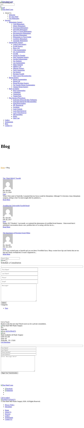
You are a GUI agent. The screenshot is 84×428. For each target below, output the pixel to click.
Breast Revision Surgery (21, 83)
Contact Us (8, 125)
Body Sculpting (14, 89)
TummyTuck (17, 96)
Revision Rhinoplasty (20, 35)
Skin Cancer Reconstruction (22, 76)
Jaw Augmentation (19, 52)
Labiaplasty (17, 92)
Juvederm (16, 107)
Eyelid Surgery (18, 46)
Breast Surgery (14, 77)
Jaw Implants (17, 61)
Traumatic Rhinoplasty (20, 41)
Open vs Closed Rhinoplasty (22, 31)
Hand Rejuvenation (19, 103)
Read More (6, 200)
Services (7, 20)
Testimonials (9, 122)
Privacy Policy (9, 405)
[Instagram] (9, 390)
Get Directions (5, 342)
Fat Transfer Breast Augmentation (24, 85)
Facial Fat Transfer (19, 55)
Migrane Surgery (18, 68)
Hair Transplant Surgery (21, 57)
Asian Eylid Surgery (19, 44)
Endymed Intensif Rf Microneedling (24, 101)
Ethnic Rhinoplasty (19, 26)
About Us (8, 412)
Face (6, 308)
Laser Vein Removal (19, 113)
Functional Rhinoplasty (20, 28)
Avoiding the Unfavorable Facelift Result (16, 206)
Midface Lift (17, 66)
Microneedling (18, 114)
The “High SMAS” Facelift (12, 178)
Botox (15, 116)
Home (3, 168)
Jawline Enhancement (20, 59)
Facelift (15, 53)
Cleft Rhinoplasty (18, 24)
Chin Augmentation (19, 50)
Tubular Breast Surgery (20, 87)
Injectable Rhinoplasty (20, 29)
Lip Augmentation (19, 63)
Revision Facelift (18, 74)
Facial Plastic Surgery (16, 42)
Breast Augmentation (20, 79)
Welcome (12, 15)
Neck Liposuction (19, 70)
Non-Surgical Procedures (17, 98)
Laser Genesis (17, 109)
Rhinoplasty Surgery (15, 22)
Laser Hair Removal (19, 111)
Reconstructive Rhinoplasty (22, 33)
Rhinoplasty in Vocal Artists (22, 37)
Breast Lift (16, 81)
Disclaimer (8, 407)
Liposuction (17, 94)
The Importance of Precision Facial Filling (16, 233)
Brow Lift (16, 48)
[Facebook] (8, 389)
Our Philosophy (14, 18)
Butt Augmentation (19, 90)
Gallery (7, 120)
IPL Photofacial (18, 105)
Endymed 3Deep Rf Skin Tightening (25, 100)
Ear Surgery (17, 72)
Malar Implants (18, 65)
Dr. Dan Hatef (13, 17)
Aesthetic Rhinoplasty (20, 39)
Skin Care (16, 118)
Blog (6, 124)
